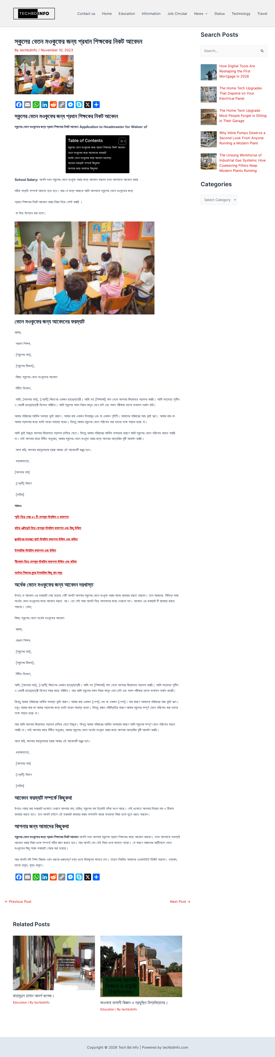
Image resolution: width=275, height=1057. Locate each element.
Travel (262, 13)
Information (151, 13)
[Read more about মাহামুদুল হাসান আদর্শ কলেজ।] (54, 962)
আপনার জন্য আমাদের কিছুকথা (83, 168)
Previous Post (18, 901)
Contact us (86, 13)
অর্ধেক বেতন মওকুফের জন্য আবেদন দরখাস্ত (89, 158)
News (198, 13)
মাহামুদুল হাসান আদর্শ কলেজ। (33, 995)
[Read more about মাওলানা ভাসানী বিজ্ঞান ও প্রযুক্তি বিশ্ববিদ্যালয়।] (141, 966)
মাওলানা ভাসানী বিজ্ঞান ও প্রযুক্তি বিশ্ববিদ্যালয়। (134, 1002)
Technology (241, 13)
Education (127, 13)
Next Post (180, 901)
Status (219, 13)
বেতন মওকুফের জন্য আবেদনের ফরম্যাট (87, 152)
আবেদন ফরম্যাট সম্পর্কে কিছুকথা (84, 163)
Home (107, 13)
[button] (205, 13)
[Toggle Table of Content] (120, 141)
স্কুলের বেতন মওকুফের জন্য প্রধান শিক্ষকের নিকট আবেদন (96, 147)
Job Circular (177, 13)
